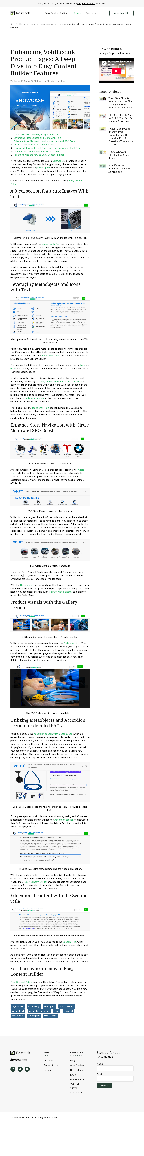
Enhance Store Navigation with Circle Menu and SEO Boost (45, 141)
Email (99, 1074)
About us (48, 1060)
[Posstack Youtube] (27, 1069)
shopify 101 (49, 1006)
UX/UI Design (50, 1015)
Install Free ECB (121, 13)
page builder (18, 1006)
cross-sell (68, 1011)
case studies (18, 1015)
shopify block (18, 1011)
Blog (76, 13)
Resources (91, 13)
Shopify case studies (57, 81)
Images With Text (51, 244)
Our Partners (76, 1070)
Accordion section (64, 819)
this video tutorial (35, 398)
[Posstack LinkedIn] (12, 1069)
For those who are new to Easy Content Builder (39, 154)
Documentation (78, 1079)
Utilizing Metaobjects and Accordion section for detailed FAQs (47, 148)
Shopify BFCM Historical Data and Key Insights (119, 168)
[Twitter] (20, 1069)
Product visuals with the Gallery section (34, 144)
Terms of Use (51, 1065)
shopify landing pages (39, 1011)
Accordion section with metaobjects (53, 733)
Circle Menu (26, 585)
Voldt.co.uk (58, 161)
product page (43, 167)
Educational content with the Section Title (36, 151)
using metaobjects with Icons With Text (61, 381)
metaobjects (34, 1015)
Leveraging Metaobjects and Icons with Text (37, 137)
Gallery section (71, 643)
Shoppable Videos (86, 3)
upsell (56, 1011)
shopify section (66, 1006)
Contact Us (76, 1092)
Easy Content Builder (56, 13)
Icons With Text (50, 355)
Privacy (47, 1070)
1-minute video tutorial (60, 591)
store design (34, 1006)
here (82, 365)
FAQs (73, 1074)
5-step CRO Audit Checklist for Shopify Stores (120, 155)
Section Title (69, 941)
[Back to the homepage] (20, 13)
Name (100, 1063)
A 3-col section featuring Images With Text (36, 134)
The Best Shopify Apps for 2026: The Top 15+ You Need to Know (120, 118)
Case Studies (77, 1065)
